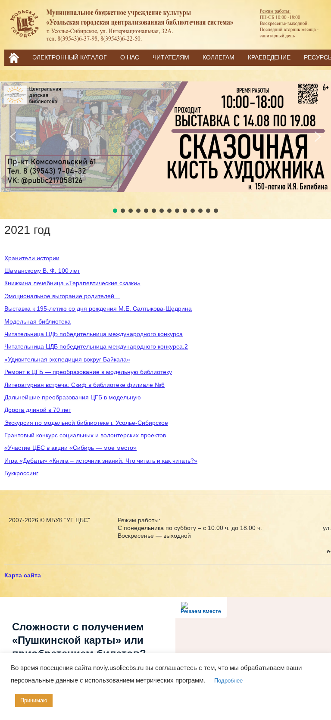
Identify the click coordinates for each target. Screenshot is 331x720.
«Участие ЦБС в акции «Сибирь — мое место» (70, 447)
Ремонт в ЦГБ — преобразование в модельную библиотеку (88, 371)
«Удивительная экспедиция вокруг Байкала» (67, 359)
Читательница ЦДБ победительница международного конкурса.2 (96, 346)
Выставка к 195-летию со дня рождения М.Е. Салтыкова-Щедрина (98, 308)
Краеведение (269, 57)
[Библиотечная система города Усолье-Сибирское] (165, 41)
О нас (129, 57)
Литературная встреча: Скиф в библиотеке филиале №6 (84, 384)
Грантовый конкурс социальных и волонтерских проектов (85, 435)
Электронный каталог (69, 57)
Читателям (171, 57)
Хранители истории (31, 258)
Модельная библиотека (37, 321)
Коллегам (218, 57)
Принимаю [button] (33, 700)
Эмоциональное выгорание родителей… (62, 296)
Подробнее (228, 680)
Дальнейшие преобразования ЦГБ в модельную (72, 397)
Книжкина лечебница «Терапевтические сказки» (72, 283)
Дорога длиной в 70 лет (37, 409)
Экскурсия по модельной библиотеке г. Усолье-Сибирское (86, 422)
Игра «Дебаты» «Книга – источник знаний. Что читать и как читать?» (100, 460)
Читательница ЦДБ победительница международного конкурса (93, 333)
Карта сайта (22, 575)
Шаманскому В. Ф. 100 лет (42, 270)
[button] (13, 136)
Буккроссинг (21, 473)
